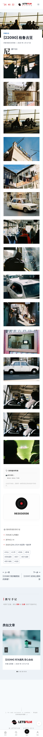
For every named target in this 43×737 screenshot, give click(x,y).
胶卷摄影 (8, 557)
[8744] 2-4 (10, 540)
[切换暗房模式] (38, 723)
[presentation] (21, 642)
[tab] (17, 671)
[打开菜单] (38, 4)
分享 (13, 552)
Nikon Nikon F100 (13, 478)
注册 (23, 604)
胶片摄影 (24, 557)
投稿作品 (6, 33)
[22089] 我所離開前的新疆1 (11, 575)
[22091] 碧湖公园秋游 (32, 575)
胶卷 (27, 552)
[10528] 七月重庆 (12, 535)
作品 (10, 545)
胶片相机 (8, 561)
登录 (18, 604)
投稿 (7, 545)
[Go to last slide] (6, 650)
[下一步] (37, 650)
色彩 (16, 561)
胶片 (16, 557)
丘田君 (11, 664)
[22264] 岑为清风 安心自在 (19, 659)
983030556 (11, 43)
